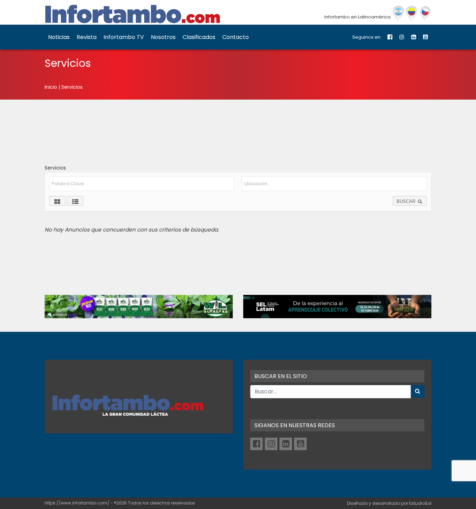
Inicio (51, 87)
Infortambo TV (123, 37)
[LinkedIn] (414, 37)
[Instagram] (402, 37)
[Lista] (75, 201)
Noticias (59, 37)
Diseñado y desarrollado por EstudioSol (389, 503)
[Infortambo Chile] (425, 14)
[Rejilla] (57, 201)
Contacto (235, 37)
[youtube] (425, 37)
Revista (87, 37)
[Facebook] (390, 37)
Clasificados (199, 37)
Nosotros (163, 37)
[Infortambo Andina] (412, 14)
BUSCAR (407, 201)
